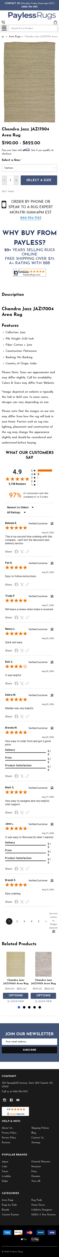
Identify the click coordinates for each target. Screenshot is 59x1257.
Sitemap (35, 1143)
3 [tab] (29, 1007)
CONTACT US (12, 3)
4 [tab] (34, 1007)
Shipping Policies (40, 1128)
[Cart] (55, 22)
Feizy (34, 1171)
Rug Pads (36, 1200)
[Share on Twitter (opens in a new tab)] (22, 551)
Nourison (36, 1166)
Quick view (17, 1001)
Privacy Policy (9, 1133)
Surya (5, 1171)
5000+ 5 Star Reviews (43, 1215)
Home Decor (38, 1205)
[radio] (42, 470)
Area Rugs (7, 1200)
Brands (5, 1210)
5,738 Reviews (17, 483)
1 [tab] (19, 1007)
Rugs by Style (9, 1205)
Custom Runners (10, 1215)
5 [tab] (40, 1007)
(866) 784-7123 (29, 7)
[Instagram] (5, 1100)
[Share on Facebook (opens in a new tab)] (16, 552)
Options (16, 995)
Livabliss (6, 1176)
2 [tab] (24, 1007)
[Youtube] (18, 1100)
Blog (33, 1133)
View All (35, 1181)
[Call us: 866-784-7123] (3, 22)
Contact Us (37, 1138)
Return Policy (9, 1138)
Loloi (4, 1166)
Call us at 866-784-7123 (15, 1091)
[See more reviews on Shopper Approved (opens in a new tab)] (27, 551)
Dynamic (35, 1176)
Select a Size (38, 180)
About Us (7, 1128)
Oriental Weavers (40, 1162)
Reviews (6, 1143)
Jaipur (5, 1162)
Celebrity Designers (41, 1210)
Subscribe (29, 1050)
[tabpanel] (16, 978)
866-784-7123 (30, 218)
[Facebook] (11, 1100)
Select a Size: (12, 160)
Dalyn (5, 1181)
